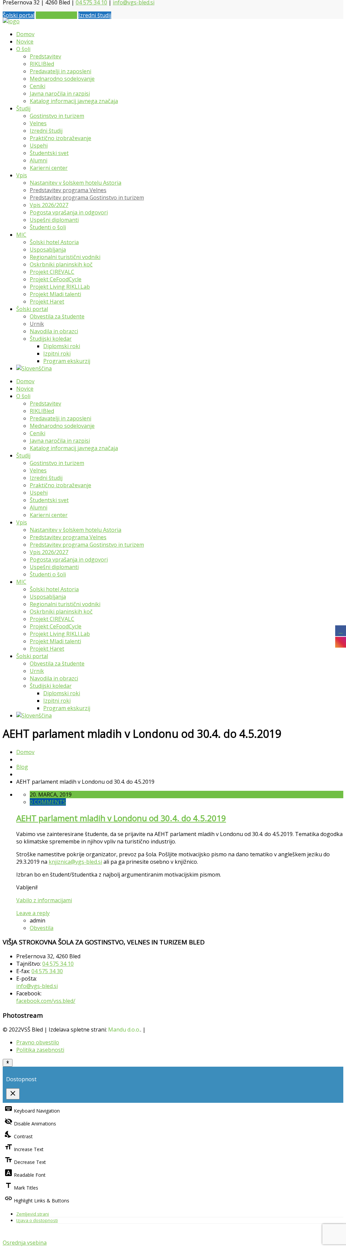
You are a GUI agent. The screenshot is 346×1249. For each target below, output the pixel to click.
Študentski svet (49, 153)
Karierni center (49, 168)
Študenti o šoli (48, 227)
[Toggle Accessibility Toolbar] (8, 1062)
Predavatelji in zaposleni (60, 71)
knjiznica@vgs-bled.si (75, 861)
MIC (21, 234)
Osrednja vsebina (25, 1242)
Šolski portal (18, 15)
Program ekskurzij (66, 361)
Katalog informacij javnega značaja (74, 101)
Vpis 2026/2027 (49, 205)
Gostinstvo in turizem (57, 116)
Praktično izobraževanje (60, 138)
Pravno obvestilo (37, 1042)
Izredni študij (94, 15)
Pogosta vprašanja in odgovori (69, 212)
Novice (24, 41)
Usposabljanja (48, 249)
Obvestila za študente (57, 316)
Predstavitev (45, 56)
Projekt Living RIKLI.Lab (60, 286)
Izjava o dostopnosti (37, 1220)
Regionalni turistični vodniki (65, 257)
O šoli (23, 49)
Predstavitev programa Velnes (68, 190)
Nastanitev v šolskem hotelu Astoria (75, 182)
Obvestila (41, 928)
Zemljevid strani (32, 1214)
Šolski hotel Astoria (54, 242)
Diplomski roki (61, 346)
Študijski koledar (51, 338)
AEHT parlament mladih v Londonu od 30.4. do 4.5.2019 (121, 818)
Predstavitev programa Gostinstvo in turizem (87, 197)
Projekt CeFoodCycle (55, 279)
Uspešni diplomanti (54, 220)
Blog (22, 767)
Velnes (38, 123)
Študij (23, 108)
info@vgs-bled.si (37, 986)
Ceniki (37, 86)
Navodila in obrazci (54, 331)
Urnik (37, 324)
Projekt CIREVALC (52, 272)
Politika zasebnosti (40, 1049)
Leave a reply (33, 913)
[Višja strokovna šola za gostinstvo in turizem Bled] (11, 21)
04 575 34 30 (47, 971)
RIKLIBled (42, 64)
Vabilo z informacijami (44, 900)
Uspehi (39, 145)
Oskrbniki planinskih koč (61, 264)
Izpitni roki (57, 353)
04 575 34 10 (58, 963)
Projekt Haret (47, 301)
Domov (25, 34)
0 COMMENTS (48, 802)
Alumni (38, 160)
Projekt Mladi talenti (55, 294)
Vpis (21, 175)
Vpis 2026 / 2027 (56, 15)
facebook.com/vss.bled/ (45, 1001)
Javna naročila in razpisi (60, 93)
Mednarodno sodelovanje (62, 78)
